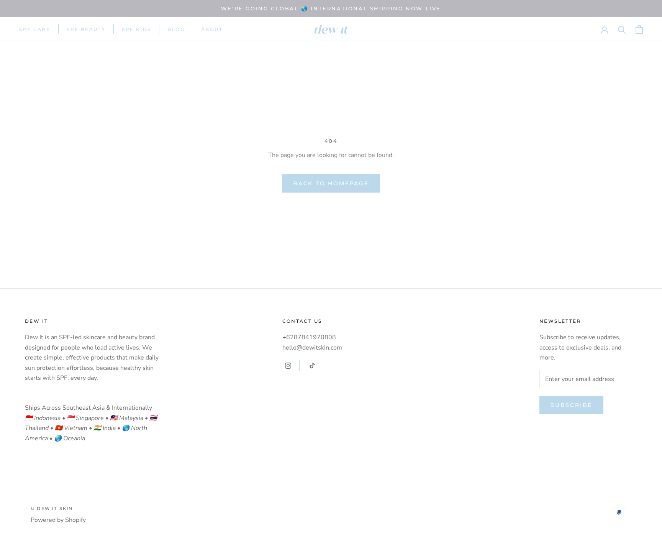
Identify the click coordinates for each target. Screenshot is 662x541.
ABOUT (212, 29)
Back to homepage (331, 183)
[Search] (622, 29)
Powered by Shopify (58, 520)
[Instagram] (288, 365)
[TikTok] (312, 365)
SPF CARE (34, 29)
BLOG (176, 29)
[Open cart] (639, 29)
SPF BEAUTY (86, 29)
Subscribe (571, 405)
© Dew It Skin (52, 508)
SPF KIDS (136, 29)
